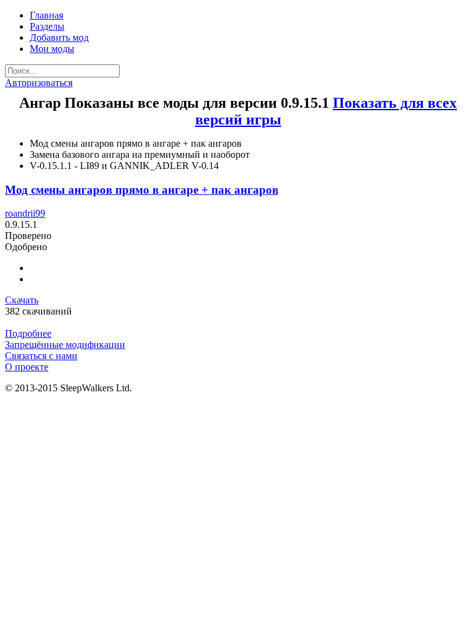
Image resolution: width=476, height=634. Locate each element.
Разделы (47, 26)
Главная (46, 15)
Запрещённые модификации (65, 344)
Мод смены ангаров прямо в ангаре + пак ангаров (141, 189)
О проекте (26, 367)
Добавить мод (59, 37)
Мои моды (52, 48)
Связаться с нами (41, 355)
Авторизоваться (39, 82)
